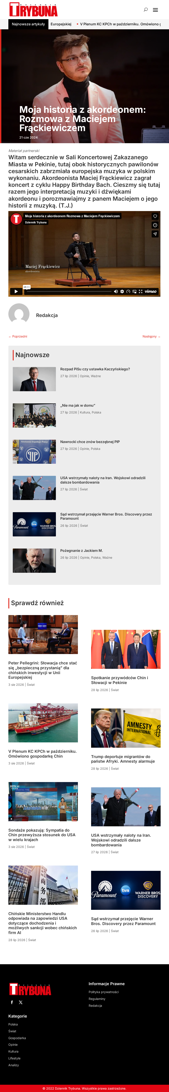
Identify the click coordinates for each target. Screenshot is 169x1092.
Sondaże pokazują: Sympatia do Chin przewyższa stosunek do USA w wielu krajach (41, 835)
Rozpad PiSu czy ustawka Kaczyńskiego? (95, 369)
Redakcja (47, 315)
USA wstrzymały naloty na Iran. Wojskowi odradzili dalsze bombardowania (102, 480)
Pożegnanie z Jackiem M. (81, 550)
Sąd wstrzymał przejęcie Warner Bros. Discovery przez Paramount (106, 516)
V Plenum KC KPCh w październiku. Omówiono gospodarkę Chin (97, 24)
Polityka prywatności (104, 992)
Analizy (13, 1065)
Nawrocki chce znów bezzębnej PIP (90, 441)
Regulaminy (97, 999)
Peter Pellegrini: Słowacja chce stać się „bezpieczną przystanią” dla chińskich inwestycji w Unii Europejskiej (42, 670)
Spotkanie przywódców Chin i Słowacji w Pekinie (119, 680)
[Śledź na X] (20, 1002)
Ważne (96, 376)
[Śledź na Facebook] (11, 1002)
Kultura (85, 412)
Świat (84, 489)
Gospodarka (17, 1038)
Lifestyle (14, 1058)
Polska (96, 412)
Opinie (84, 376)
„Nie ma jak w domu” (77, 405)
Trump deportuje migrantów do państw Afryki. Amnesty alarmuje (123, 759)
